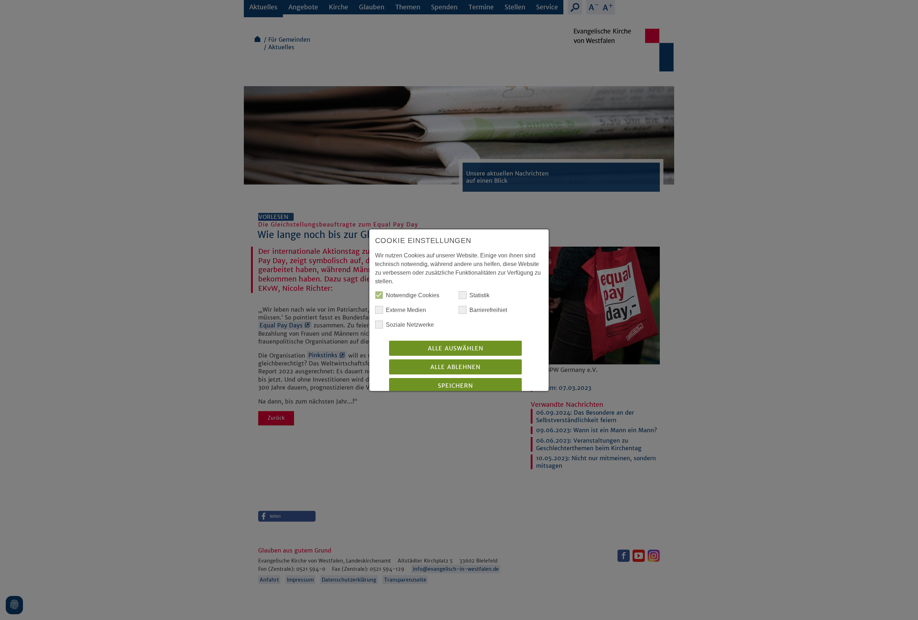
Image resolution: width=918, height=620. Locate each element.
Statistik (479, 295)
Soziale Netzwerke (410, 325)
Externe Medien (406, 310)
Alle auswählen (455, 348)
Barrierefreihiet (488, 310)
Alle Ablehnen (455, 366)
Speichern (455, 385)
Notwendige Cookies (412, 295)
